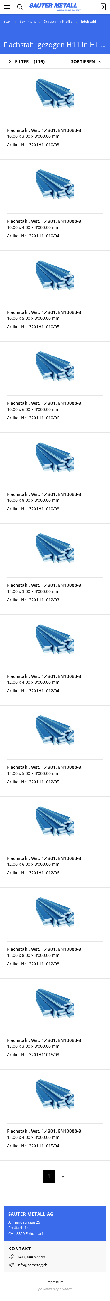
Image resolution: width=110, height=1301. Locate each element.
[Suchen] (20, 7)
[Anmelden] (103, 7)
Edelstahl (88, 21)
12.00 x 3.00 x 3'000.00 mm (33, 591)
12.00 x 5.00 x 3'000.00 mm (33, 773)
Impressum (55, 1282)
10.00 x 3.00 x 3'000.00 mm (33, 136)
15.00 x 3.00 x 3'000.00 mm (33, 1046)
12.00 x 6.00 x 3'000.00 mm (33, 864)
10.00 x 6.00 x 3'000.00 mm (33, 409)
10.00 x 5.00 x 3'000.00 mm (33, 318)
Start (7, 21)
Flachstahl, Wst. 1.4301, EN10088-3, (44, 130)
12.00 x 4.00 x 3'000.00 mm (33, 682)
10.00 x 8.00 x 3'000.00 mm (33, 500)
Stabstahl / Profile (58, 21)
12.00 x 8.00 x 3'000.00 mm (33, 955)
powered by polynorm (55, 1289)
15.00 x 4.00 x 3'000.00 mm (33, 1137)
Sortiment (28, 21)
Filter (30, 61)
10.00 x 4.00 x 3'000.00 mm (33, 227)
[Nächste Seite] (61, 1176)
